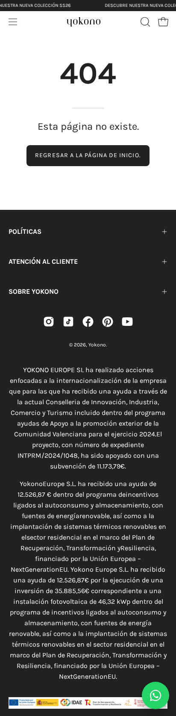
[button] (144, 22)
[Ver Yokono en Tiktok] (68, 321)
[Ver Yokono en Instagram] (48, 321)
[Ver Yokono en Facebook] (88, 321)
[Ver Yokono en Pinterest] (107, 321)
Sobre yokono (34, 291)
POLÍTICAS (25, 231)
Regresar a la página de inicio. (88, 155)
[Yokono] (84, 20)
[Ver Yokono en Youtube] (127, 321)
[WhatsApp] (155, 695)
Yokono (97, 345)
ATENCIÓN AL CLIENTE (43, 261)
